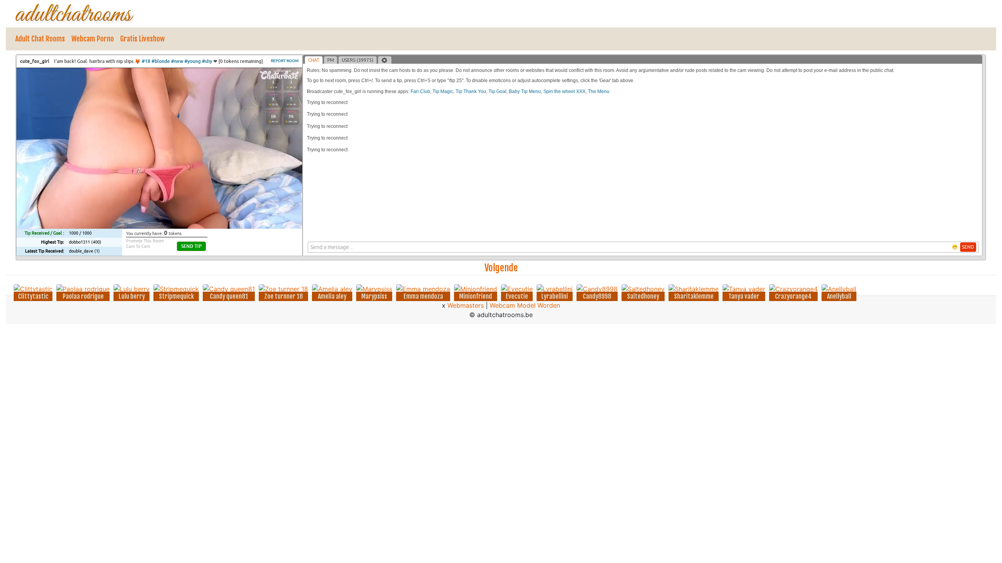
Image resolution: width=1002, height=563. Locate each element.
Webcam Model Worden (525, 305)
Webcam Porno (92, 38)
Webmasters (465, 305)
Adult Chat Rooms (40, 38)
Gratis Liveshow (142, 38)
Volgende (501, 268)
